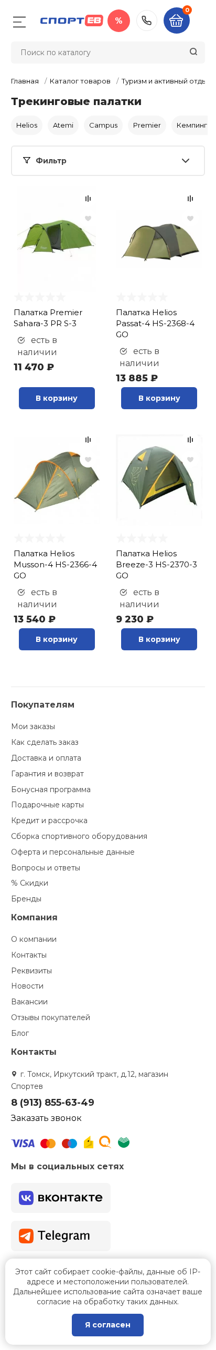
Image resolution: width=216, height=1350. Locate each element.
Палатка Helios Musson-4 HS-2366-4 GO (55, 564)
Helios (26, 125)
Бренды (26, 899)
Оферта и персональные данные (73, 852)
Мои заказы (33, 726)
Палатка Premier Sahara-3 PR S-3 (48, 317)
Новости (27, 986)
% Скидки (29, 883)
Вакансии (29, 1001)
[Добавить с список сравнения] (88, 198)
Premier (147, 125)
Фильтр (51, 160)
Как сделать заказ (45, 742)
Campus (103, 125)
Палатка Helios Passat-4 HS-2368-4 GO (155, 323)
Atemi (63, 125)
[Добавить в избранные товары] (88, 218)
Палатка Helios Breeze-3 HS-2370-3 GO (156, 564)
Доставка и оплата (46, 758)
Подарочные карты (47, 804)
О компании (34, 939)
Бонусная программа (51, 789)
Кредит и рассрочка (49, 820)
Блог (20, 1033)
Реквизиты (31, 970)
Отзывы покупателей (50, 1017)
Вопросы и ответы (45, 868)
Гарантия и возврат (47, 773)
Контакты (29, 955)
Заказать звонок (46, 1118)
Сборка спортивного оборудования (79, 836)
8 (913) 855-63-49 (146, 20)
